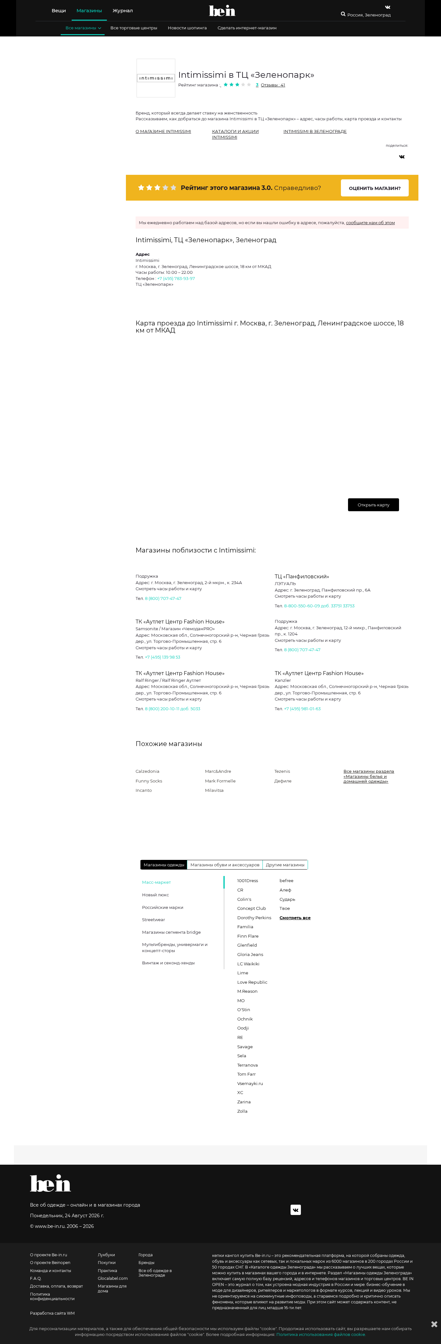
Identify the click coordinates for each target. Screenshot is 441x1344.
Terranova (247, 1065)
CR (240, 889)
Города (145, 1255)
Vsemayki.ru (250, 1083)
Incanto (144, 790)
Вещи (59, 10)
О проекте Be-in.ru (48, 1255)
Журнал (123, 10)
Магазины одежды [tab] (164, 864)
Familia (245, 926)
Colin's (244, 899)
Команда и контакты (50, 1271)
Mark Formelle (220, 780)
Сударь (287, 899)
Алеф (285, 889)
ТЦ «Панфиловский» (302, 576)
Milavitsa (214, 790)
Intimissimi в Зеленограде (315, 131)
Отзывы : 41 (273, 84)
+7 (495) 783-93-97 (176, 278)
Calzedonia (147, 771)
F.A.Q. (36, 1278)
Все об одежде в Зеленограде (155, 1273)
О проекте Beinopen (50, 1262)
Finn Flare (248, 936)
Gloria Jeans (250, 954)
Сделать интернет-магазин (247, 27)
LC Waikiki (248, 963)
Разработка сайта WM (52, 1313)
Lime (242, 972)
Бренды (146, 1262)
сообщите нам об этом (370, 222)
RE (240, 1037)
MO (241, 1000)
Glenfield (247, 945)
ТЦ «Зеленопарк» (154, 284)
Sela (241, 1055)
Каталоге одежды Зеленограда (282, 1267)
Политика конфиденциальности (52, 1296)
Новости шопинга (187, 27)
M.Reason (247, 991)
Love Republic (252, 982)
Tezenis (282, 771)
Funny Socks (149, 780)
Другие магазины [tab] (285, 864)
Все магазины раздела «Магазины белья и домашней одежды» (369, 776)
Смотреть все (295, 917)
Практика (107, 1271)
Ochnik (245, 1018)
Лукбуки (106, 1255)
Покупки (107, 1262)
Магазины (89, 10)
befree (286, 880)
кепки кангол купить (233, 1255)
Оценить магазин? (375, 188)
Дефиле (283, 780)
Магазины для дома (112, 1288)
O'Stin (243, 1009)
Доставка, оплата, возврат (56, 1286)
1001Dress (247, 880)
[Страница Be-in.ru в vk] (387, 7)
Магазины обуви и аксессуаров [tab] (225, 864)
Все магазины (81, 27)
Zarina (244, 1101)
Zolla (242, 1111)
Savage (245, 1046)
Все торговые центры (133, 27)
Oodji (243, 1027)
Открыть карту (373, 504)
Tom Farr (246, 1074)
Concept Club (251, 908)
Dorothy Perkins (254, 917)
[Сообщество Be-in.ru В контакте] (296, 1210)
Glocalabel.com (113, 1278)
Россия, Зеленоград (369, 15)
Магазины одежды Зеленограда (377, 1272)
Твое (285, 908)
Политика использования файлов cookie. (321, 1334)
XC (240, 1092)
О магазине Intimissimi (163, 131)
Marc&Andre (218, 771)
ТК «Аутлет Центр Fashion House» (180, 622)
